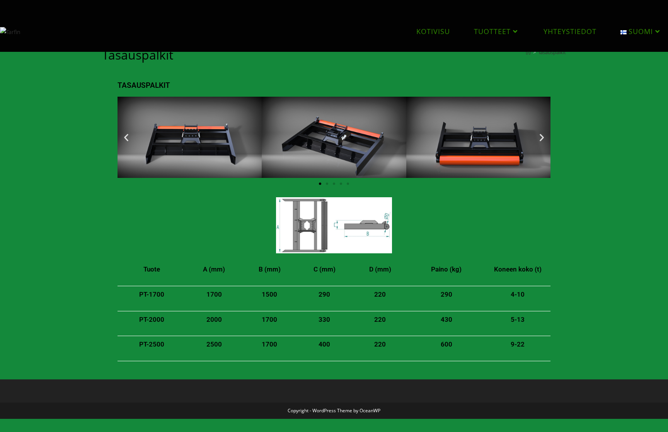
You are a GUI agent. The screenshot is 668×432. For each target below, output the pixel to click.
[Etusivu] (528, 52)
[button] (126, 137)
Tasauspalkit (552, 52)
